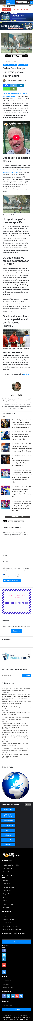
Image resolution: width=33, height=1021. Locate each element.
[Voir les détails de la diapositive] (16, 56)
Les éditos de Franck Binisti (11, 865)
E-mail (5, 562)
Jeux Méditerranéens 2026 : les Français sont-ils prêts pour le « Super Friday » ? (21, 436)
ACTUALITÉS (12, 60)
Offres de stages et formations (12, 929)
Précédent (7, 55)
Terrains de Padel (8, 987)
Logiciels (5, 897)
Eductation (6, 907)
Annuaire (6, 1019)
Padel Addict (6, 984)
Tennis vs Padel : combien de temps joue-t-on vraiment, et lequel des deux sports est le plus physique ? (21, 9)
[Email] (13, 88)
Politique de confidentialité (22, 1017)
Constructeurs (7, 890)
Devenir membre (9, 2)
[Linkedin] (20, 85)
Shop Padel (6, 883)
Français (20, 2)
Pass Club (13, 1019)
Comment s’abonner (9, 919)
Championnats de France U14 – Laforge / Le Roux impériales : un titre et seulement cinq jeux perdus (16, 738)
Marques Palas (7, 894)
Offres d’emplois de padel (10, 926)
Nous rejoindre (20, 1019)
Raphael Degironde (27, 455)
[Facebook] (6, 85)
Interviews (14, 65)
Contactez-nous (7, 868)
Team (27, 1019)
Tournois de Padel (8, 981)
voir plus (28, 804)
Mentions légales (8, 1017)
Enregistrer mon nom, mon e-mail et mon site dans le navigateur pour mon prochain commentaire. (16, 570)
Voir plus (5, 880)
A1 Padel (10, 521)
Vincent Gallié (10, 80)
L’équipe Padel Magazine (10, 872)
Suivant (25, 55)
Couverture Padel (8, 904)
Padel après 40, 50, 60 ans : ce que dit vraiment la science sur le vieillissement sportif (22, 424)
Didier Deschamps (19, 521)
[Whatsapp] (6, 88)
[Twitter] (13, 85)
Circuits (5, 900)
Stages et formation (8, 887)
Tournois (2, 1)
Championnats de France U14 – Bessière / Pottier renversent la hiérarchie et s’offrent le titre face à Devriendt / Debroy (22, 477)
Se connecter (7, 923)
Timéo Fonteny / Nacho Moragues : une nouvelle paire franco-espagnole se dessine (22, 448)
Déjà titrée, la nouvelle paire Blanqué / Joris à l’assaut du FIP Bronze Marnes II (21, 463)
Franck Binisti (25, 420)
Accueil (6, 60)
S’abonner (16, 631)
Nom (5, 555)
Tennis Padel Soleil (23, 65)
